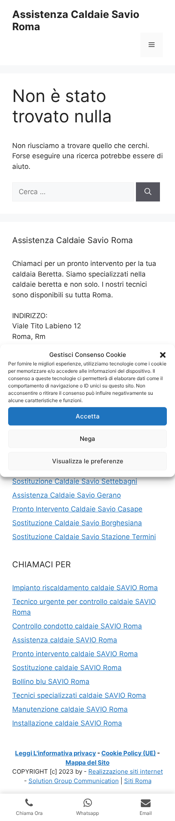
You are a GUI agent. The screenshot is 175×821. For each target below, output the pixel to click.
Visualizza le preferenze (87, 461)
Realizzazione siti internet (125, 771)
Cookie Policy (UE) (128, 753)
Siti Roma (137, 781)
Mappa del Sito (87, 762)
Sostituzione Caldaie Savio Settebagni (74, 481)
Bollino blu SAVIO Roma (51, 681)
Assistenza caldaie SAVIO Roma (64, 640)
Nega (87, 439)
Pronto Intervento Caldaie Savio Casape (77, 509)
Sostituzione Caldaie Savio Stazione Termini (84, 537)
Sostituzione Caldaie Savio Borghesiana (77, 523)
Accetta (88, 416)
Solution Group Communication (73, 781)
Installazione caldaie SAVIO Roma (67, 723)
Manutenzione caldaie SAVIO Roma (70, 709)
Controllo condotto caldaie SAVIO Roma (77, 626)
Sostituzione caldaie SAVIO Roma (67, 668)
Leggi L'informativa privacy (55, 753)
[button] (163, 355)
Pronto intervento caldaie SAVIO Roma (75, 654)
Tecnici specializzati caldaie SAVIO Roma (79, 695)
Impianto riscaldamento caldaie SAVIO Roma (85, 588)
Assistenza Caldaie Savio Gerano (66, 495)
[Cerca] (148, 192)
